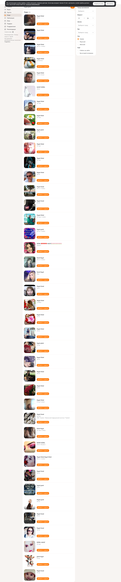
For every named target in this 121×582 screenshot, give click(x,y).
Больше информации (33, 4)
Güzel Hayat (40, 428)
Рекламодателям (9, 34)
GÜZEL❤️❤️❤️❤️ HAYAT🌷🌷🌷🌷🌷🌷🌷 (49, 243)
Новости (7, 36)
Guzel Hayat (40, 258)
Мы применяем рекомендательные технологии (12, 40)
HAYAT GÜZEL (41, 87)
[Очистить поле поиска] (69, 7)
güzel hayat (40, 556)
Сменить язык (8, 32)
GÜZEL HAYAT (41, 542)
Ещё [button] (11, 36)
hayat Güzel (40, 115)
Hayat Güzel (40, 16)
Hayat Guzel (40, 186)
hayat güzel (40, 130)
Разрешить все (98, 4)
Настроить (110, 4)
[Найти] (72, 7)
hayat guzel (40, 229)
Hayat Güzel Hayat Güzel (44, 457)
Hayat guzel (40, 499)
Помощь (16, 34)
